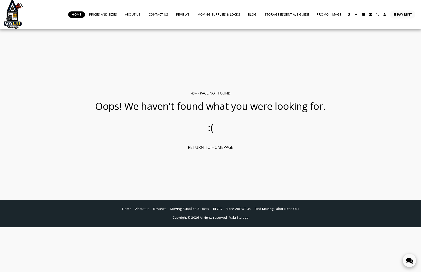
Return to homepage (210, 147)
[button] (356, 14)
